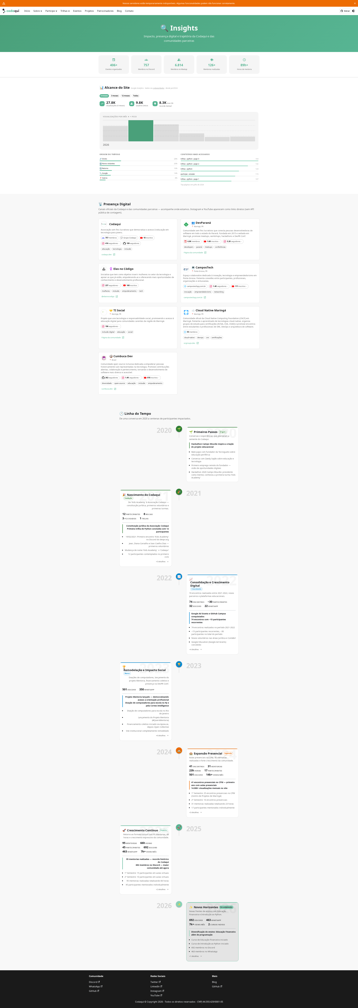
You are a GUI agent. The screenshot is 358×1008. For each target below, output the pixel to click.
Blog (119, 10)
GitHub (92, 990)
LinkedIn (155, 986)
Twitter (154, 982)
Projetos (89, 10)
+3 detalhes (194, 812)
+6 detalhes (160, 735)
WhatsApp (94, 986)
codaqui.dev (107, 254)
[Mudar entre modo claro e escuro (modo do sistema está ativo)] (353, 11)
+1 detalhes (194, 956)
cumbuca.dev (107, 389)
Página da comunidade (193, 252)
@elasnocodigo (108, 296)
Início (27, 10)
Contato (129, 10)
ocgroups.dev (189, 343)
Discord (93, 982)
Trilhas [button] (64, 10)
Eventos (77, 10)
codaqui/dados (158, 88)
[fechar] (355, 3)
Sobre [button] (36, 10)
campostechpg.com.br (193, 297)
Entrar (347, 11)
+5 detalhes (160, 561)
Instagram (156, 990)
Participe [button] (50, 10)
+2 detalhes (160, 889)
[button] (104, 96)
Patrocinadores (105, 10)
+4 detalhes (194, 649)
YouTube (155, 995)
